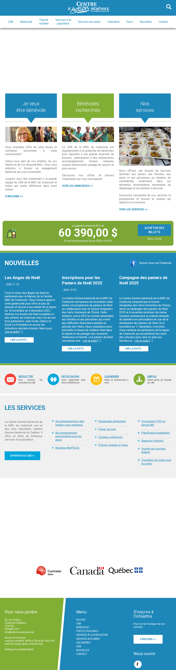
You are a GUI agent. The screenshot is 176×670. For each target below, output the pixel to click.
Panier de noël (107, 429)
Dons (129, 21)
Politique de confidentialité (19, 649)
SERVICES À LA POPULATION (92, 635)
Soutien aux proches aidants (153, 450)
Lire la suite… (19, 339)
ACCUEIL (81, 619)
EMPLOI (151, 376)
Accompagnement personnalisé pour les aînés (68, 436)
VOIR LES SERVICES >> (133, 209)
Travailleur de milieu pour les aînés (156, 461)
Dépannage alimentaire (112, 421)
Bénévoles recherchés (88, 107)
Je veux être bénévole (31, 107)
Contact (163, 21)
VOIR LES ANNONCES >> (77, 185)
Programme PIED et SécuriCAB (153, 423)
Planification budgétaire (155, 433)
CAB (78, 623)
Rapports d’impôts (152, 440)
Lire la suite (12, 331)
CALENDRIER (111, 376)
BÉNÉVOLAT (83, 627)
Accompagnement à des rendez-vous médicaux (69, 423)
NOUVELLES (82, 650)
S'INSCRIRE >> (14, 196)
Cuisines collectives (110, 437)
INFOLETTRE (25, 376)
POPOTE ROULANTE (87, 631)
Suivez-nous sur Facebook (154, 263)
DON (78, 646)
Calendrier (113, 21)
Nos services (145, 107)
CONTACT (81, 654)
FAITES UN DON (70, 376)
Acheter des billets (154, 230)
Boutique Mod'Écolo (67, 447)
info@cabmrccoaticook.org (19, 632)
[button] (11, 22)
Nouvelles (146, 21)
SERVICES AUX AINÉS (88, 638)
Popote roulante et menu (113, 445)
